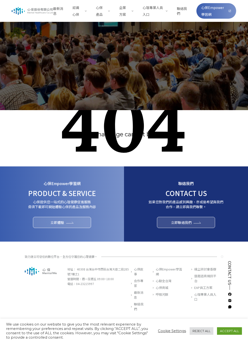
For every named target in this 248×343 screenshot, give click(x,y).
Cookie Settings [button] (172, 331)
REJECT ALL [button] (201, 331)
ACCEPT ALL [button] (229, 331)
